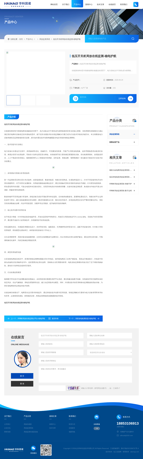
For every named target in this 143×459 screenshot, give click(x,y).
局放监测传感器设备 (31, 432)
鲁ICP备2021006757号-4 (130, 448)
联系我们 (123, 4)
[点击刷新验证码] (73, 388)
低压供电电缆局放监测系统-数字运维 (123, 177)
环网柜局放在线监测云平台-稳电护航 (31, 318)
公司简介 (7, 424)
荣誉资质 (7, 432)
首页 (21, 39)
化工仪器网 (117, 452)
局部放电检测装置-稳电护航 (85, 318)
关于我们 (65, 4)
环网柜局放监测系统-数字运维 (120, 191)
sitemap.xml (134, 452)
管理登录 (126, 452)
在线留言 (112, 4)
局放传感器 (28, 424)
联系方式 (72, 424)
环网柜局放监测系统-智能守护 (120, 184)
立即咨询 (122, 98)
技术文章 (100, 4)
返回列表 (55, 318)
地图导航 (72, 432)
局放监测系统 (44, 39)
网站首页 (54, 4)
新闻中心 (89, 4)
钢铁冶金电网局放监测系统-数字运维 (123, 170)
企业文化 (7, 428)
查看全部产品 (114, 142)
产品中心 (77, 4)
